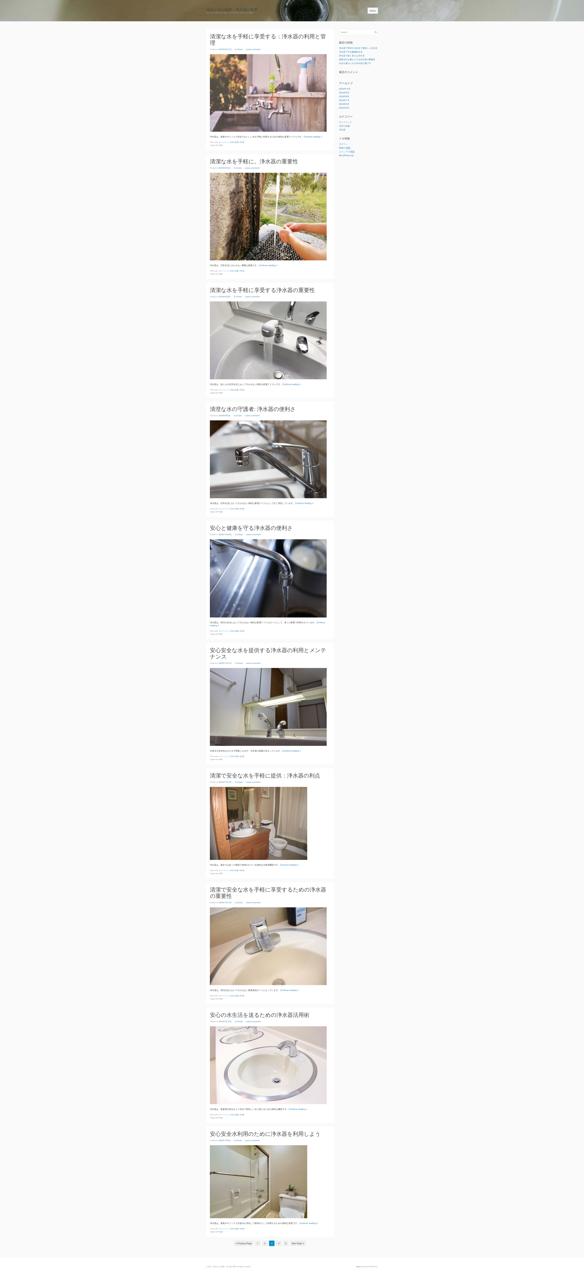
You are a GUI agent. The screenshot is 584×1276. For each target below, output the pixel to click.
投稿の (344, 147)
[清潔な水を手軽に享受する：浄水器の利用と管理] (268, 92)
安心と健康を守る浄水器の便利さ (251, 527)
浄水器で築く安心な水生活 (352, 55)
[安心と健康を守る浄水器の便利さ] (268, 577)
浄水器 (241, 142)
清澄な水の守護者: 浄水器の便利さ (253, 408)
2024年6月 (344, 103)
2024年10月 (345, 88)
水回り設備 (234, 142)
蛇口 (221, 145)
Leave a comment (253, 49)
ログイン (343, 143)
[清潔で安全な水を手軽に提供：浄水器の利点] (258, 822)
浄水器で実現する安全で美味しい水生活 (358, 47)
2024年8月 (344, 96)
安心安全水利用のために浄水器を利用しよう (265, 1133)
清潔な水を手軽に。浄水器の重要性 (254, 161)
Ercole (240, 49)
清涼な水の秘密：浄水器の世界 (232, 9)
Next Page (297, 1243)
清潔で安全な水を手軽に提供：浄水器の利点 (265, 775)
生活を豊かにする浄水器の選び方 (355, 63)
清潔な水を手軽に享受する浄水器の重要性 (262, 290)
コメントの (347, 151)
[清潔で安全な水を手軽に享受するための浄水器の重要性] (268, 945)
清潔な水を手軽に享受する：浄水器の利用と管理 (268, 39)
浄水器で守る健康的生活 (350, 51)
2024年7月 (344, 100)
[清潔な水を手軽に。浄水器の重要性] (268, 216)
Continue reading (312, 136)
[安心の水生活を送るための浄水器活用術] (268, 1064)
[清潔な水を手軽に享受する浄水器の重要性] (268, 339)
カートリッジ (224, 142)
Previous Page (245, 1243)
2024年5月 (344, 107)
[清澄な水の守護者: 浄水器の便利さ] (268, 458)
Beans (358, 1266)
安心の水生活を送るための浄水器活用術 (259, 1014)
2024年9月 (344, 92)
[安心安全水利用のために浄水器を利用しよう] (258, 1181)
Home (373, 10)
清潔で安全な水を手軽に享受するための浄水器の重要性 (268, 892)
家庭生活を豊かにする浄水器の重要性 (357, 59)
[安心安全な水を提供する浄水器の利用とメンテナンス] (268, 706)
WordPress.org (346, 155)
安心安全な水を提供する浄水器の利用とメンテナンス (268, 653)
